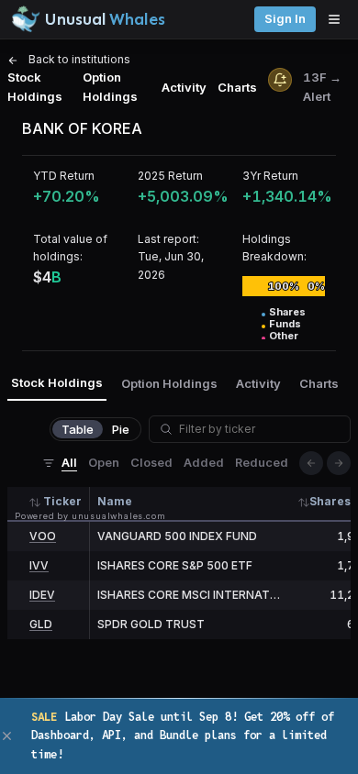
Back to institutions (78, 59)
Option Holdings (110, 87)
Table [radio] (78, 429)
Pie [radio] (120, 429)
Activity (184, 87)
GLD (40, 624)
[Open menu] (339, 19)
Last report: (168, 239)
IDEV (42, 595)
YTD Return (64, 175)
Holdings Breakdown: (274, 247)
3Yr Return (270, 175)
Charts (237, 87)
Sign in (285, 19)
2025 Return (170, 175)
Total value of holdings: (70, 247)
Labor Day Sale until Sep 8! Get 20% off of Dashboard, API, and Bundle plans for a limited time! (182, 735)
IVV (39, 565)
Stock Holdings (34, 87)
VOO (42, 536)
